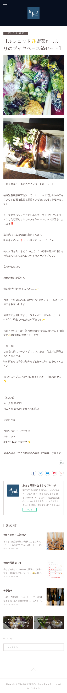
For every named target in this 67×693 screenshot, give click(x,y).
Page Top (33, 670)
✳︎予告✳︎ (7, 590)
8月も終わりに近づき (14, 534)
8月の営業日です (12, 562)
